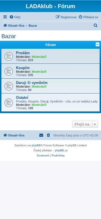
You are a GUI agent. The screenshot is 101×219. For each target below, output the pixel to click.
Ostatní (22, 97)
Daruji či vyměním (32, 83)
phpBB (36, 145)
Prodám (23, 53)
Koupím (23, 68)
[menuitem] (14, 17)
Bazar (8, 36)
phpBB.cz (61, 150)
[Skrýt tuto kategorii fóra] (98, 44)
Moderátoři (39, 56)
